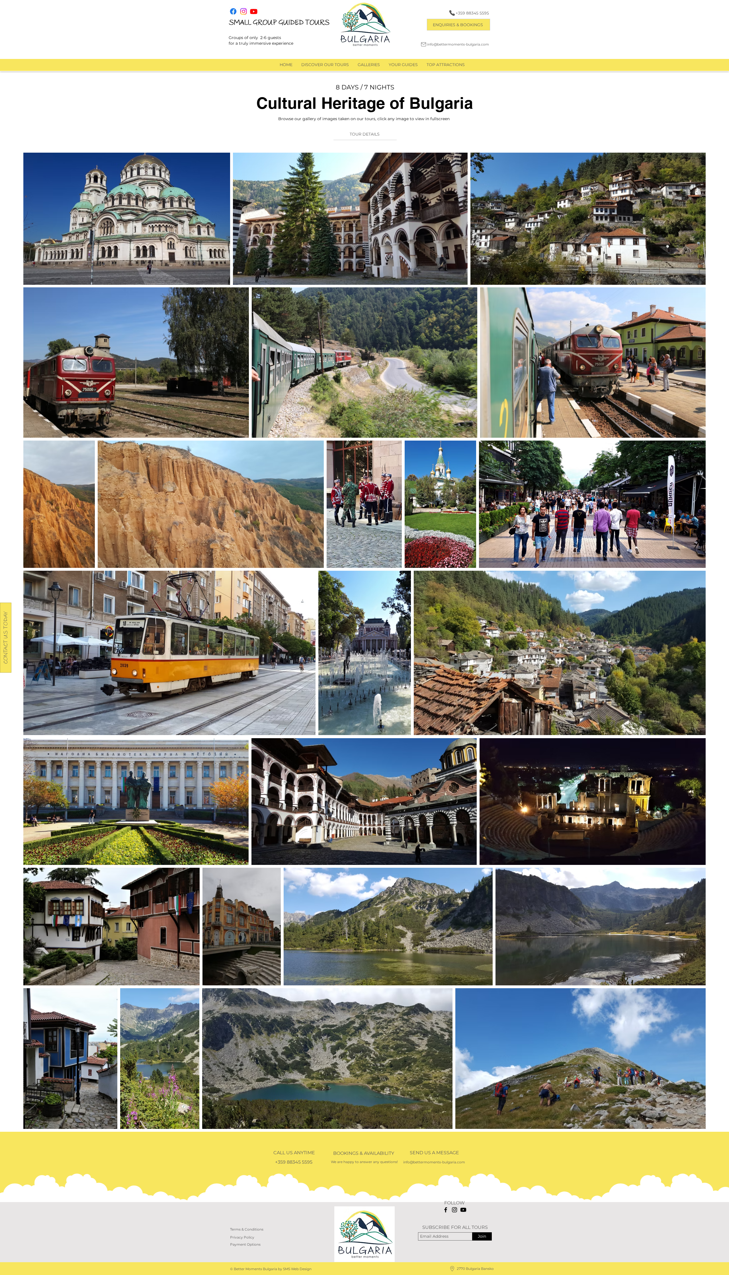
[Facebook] (445, 1209)
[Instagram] (454, 1209)
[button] (458, 24)
